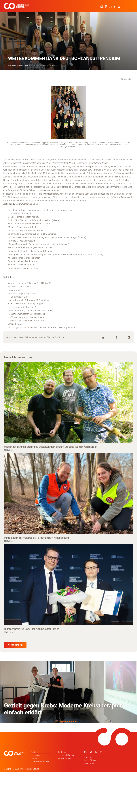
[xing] (105, 752)
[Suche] (114, 7)
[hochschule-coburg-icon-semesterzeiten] (106, 6)
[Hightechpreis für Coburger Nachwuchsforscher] (68, 584)
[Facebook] (116, 337)
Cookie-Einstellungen (40, 761)
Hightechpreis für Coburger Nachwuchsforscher (31, 628)
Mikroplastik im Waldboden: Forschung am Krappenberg (36, 537)
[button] (61, 721)
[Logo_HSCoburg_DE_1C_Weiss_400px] (16, 4)
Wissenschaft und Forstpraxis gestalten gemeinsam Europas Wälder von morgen (50, 446)
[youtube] (96, 752)
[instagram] (85, 752)
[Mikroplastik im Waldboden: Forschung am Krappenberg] (68, 493)
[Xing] (128, 337)
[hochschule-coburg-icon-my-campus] (102, 6)
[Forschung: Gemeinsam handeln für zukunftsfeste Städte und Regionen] (68, 692)
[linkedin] (91, 752)
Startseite (12, 65)
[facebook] (101, 752)
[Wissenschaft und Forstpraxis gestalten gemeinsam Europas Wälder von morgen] (68, 402)
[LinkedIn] (102, 337)
